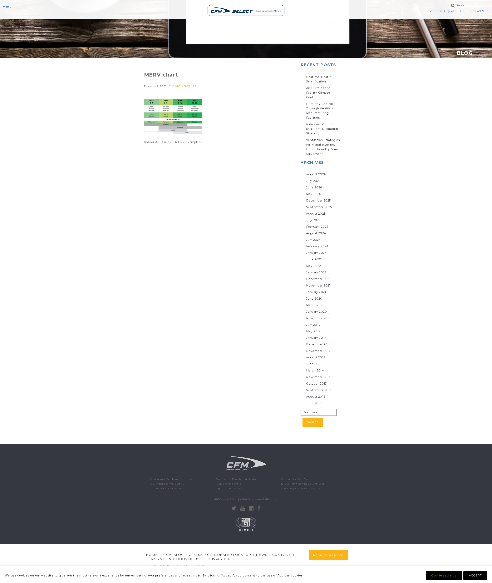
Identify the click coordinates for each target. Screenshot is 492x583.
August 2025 (316, 213)
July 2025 (313, 220)
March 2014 (315, 370)
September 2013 (319, 390)
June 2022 (314, 259)
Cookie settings (443, 575)
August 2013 (315, 396)
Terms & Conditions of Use (174, 559)
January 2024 (316, 253)
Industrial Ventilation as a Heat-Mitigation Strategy (322, 128)
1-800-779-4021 (472, 11)
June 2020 (314, 298)
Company (281, 555)
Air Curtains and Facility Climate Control (318, 92)
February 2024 (317, 246)
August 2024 (316, 233)
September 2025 (319, 207)
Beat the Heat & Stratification (319, 79)
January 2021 (316, 292)
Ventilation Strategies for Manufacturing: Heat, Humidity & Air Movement (323, 147)
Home (152, 555)
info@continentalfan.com (260, 499)
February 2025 (317, 226)
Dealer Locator (234, 555)
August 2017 (316, 357)
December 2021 (318, 279)
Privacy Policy (222, 559)
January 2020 (316, 311)
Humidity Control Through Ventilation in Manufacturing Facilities (323, 110)
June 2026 (314, 187)
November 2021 (318, 285)
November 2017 (318, 351)
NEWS (261, 555)
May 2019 (313, 331)
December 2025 (318, 200)
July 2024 (313, 240)
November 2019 (318, 318)
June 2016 (314, 364)
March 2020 (315, 305)
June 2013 (314, 403)
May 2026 (313, 194)
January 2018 (316, 338)
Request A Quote (443, 11)
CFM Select (200, 555)
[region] (246, 574)
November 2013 (318, 377)
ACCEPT (475, 575)
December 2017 (318, 344)
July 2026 (313, 181)
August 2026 (316, 174)
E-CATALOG (173, 555)
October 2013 (316, 383)
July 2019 (313, 324)
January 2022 (316, 272)
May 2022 (313, 266)
